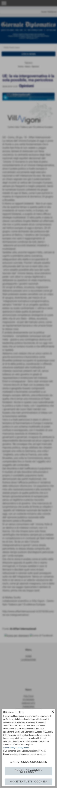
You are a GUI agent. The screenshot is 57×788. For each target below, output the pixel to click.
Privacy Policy (23, 748)
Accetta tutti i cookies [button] (28, 781)
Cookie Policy (9, 748)
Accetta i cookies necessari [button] (29, 771)
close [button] (53, 712)
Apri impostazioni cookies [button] (28, 762)
